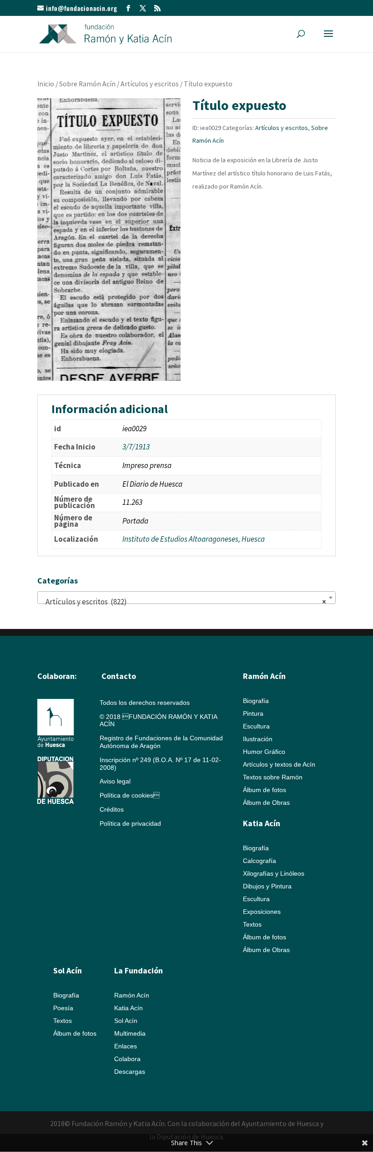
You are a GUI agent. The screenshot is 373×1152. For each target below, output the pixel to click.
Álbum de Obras (266, 802)
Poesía (63, 1008)
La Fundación (138, 970)
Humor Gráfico (264, 751)
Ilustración (257, 739)
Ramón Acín (131, 995)
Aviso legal (115, 781)
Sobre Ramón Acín (87, 84)
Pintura (253, 713)
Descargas (129, 1071)
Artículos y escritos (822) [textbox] (183, 602)
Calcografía (259, 860)
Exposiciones (262, 911)
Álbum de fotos (264, 789)
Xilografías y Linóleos (273, 873)
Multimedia (130, 1033)
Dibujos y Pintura (267, 886)
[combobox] (186, 597)
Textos (252, 924)
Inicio (45, 84)
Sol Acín (125, 1020)
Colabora (127, 1058)
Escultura (256, 726)
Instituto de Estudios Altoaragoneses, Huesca (193, 539)
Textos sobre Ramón (272, 777)
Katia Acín (261, 823)
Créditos (112, 809)
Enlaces (125, 1046)
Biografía (256, 700)
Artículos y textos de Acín (279, 764)
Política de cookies (130, 795)
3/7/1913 (136, 447)
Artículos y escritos (150, 84)
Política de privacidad (130, 823)
